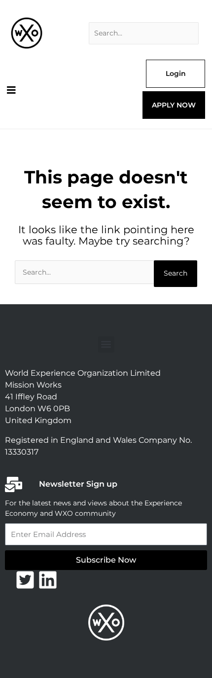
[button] (106, 344)
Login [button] (176, 73)
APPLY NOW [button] (174, 105)
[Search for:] (144, 33)
